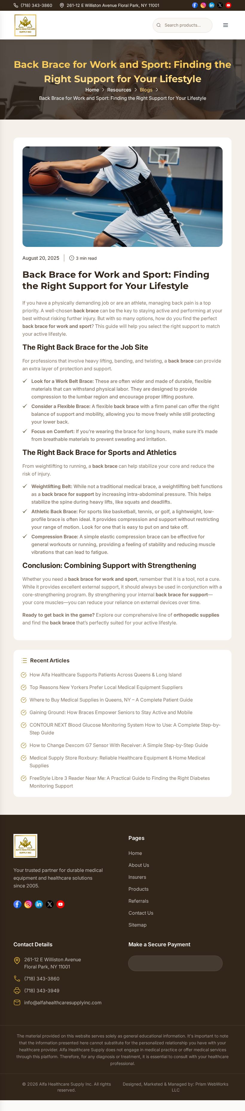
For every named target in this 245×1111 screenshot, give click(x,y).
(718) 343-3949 (41, 991)
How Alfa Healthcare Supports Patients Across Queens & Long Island (106, 675)
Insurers (137, 877)
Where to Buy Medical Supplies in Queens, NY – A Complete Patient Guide (111, 700)
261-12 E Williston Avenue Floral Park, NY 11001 (113, 5)
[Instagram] (203, 5)
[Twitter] (220, 5)
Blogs (146, 90)
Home (92, 90)
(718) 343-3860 (36, 5)
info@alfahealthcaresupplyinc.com (63, 1002)
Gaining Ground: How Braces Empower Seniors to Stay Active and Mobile (111, 712)
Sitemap (137, 925)
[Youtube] (229, 5)
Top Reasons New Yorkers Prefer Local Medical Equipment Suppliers (106, 687)
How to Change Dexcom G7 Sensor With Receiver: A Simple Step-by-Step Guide (119, 745)
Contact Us (140, 913)
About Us (138, 865)
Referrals (138, 901)
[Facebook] (195, 5)
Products (138, 889)
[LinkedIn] (212, 5)
